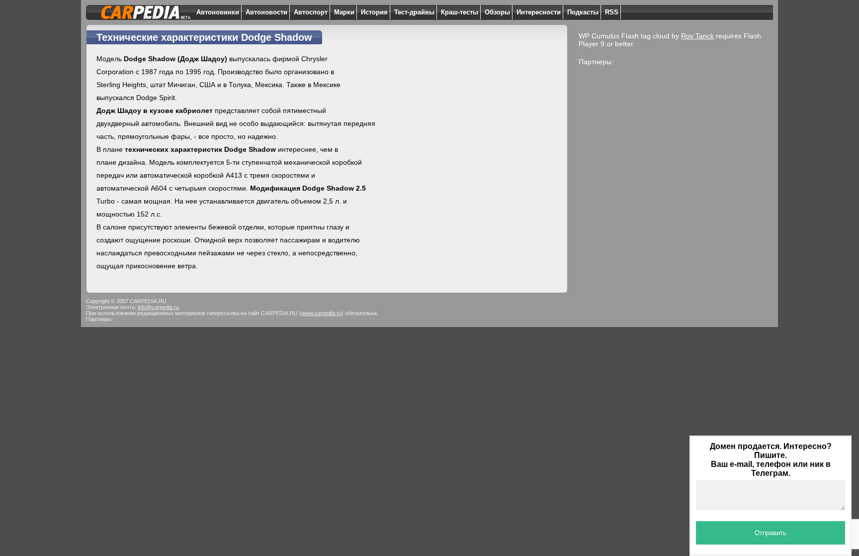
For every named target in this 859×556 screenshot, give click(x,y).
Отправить (770, 533)
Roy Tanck (697, 36)
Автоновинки (217, 12)
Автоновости (266, 12)
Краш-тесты (459, 12)
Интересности (538, 12)
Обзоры (497, 12)
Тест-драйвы (414, 12)
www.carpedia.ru (321, 313)
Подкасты (583, 12)
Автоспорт (311, 12)
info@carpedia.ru (158, 307)
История (374, 12)
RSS (611, 12)
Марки (344, 12)
